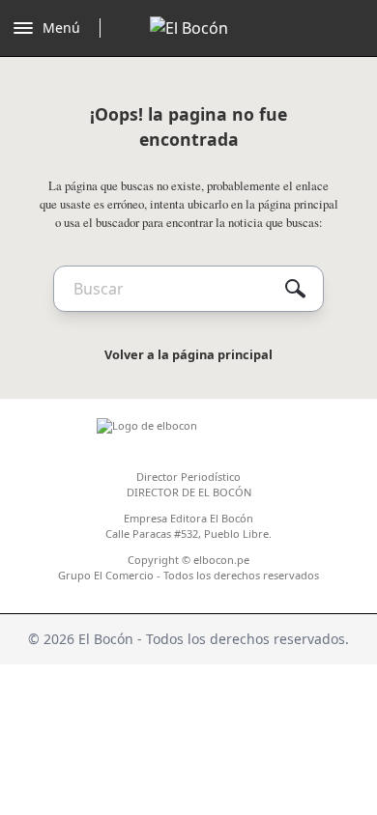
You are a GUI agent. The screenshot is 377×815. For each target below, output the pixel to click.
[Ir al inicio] (189, 28)
